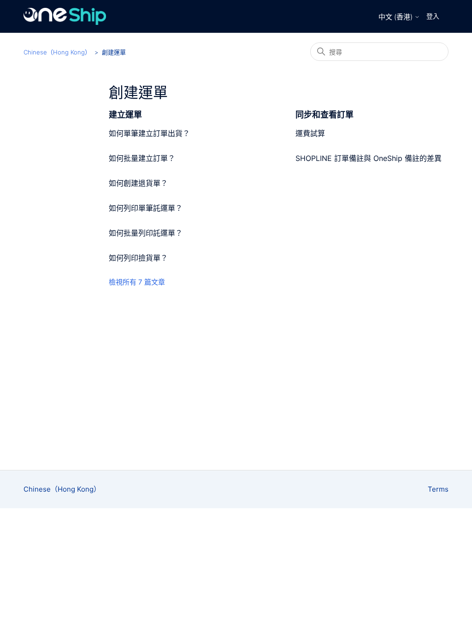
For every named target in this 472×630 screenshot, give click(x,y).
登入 (432, 16)
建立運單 (125, 114)
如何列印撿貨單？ (138, 257)
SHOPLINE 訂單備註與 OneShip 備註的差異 (368, 158)
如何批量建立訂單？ (142, 158)
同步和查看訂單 (324, 114)
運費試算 (310, 133)
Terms (438, 489)
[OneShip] (65, 16)
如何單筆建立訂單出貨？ (149, 133)
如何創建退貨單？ (138, 183)
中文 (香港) (396, 17)
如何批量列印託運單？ (146, 233)
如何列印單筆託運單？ (146, 208)
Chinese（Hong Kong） (57, 52)
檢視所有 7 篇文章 (137, 282)
